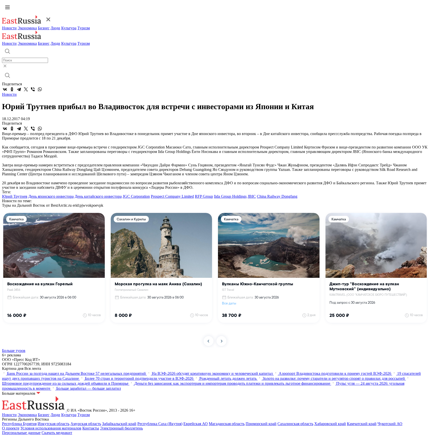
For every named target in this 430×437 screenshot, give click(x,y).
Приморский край (261, 424)
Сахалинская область (295, 424)
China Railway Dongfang (277, 196)
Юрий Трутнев (14, 196)
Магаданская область (227, 424)
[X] (26, 89)
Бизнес (44, 28)
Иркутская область (53, 424)
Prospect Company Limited (172, 196)
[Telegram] (19, 89)
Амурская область (85, 424)
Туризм (83, 28)
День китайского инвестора (98, 196)
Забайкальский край (119, 424)
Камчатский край (361, 424)
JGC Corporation (136, 196)
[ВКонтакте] (5, 89)
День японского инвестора (51, 196)
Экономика (27, 28)
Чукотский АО (389, 424)
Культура (68, 28)
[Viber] (33, 89)
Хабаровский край (330, 424)
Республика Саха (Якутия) (159, 424)
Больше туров (13, 350)
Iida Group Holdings (230, 196)
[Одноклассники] (12, 89)
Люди (55, 28)
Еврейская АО (195, 424)
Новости (9, 28)
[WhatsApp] (40, 89)
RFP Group (204, 196)
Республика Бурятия (19, 424)
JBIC (252, 196)
